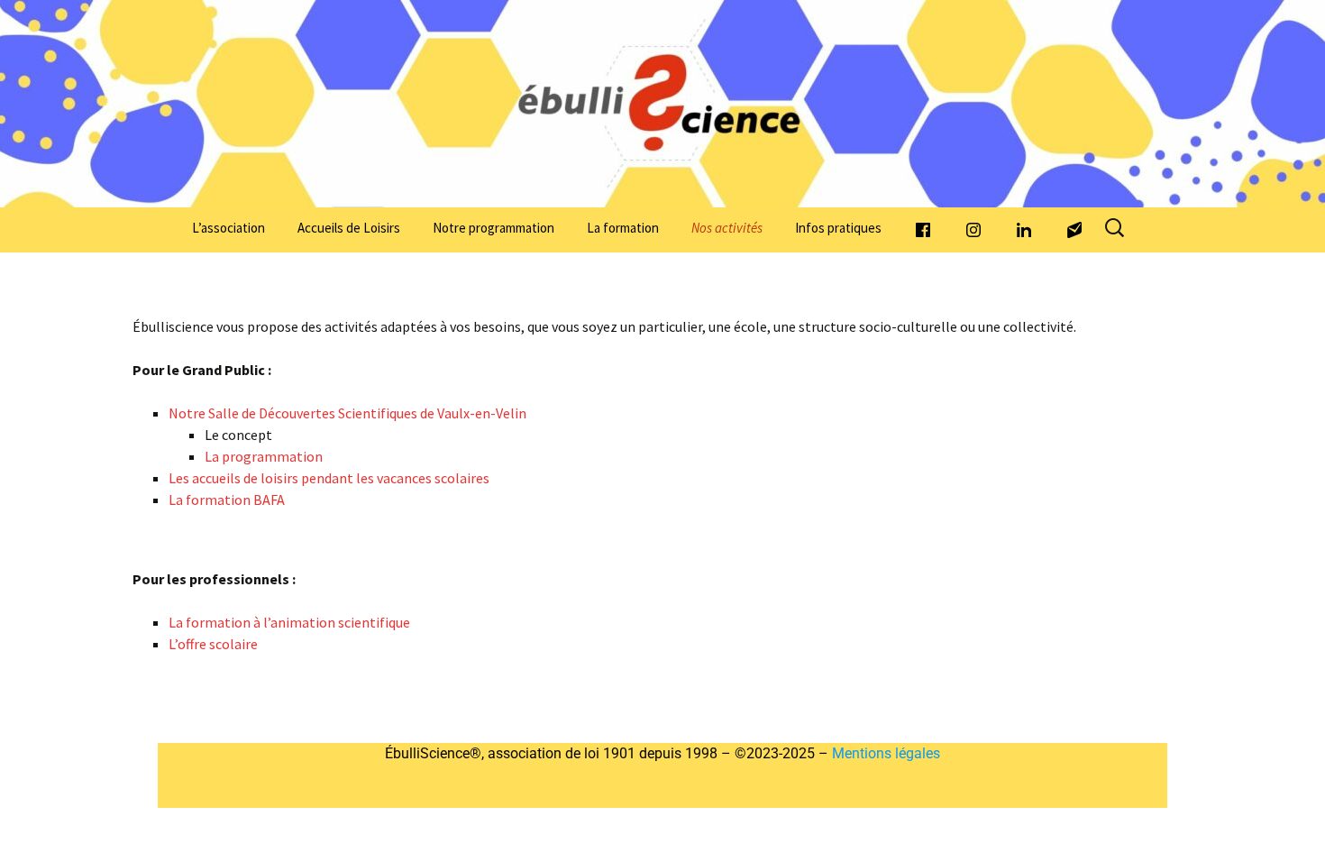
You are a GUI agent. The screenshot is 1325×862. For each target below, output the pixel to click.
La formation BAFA (227, 500)
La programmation (264, 456)
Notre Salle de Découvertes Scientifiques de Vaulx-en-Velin (347, 413)
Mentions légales (884, 753)
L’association (228, 227)
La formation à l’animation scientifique (289, 622)
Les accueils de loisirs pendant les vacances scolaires (329, 478)
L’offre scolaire (213, 644)
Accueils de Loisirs (348, 227)
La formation (623, 227)
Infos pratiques (838, 227)
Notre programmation (493, 227)
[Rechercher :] (1116, 228)
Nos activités (727, 227)
